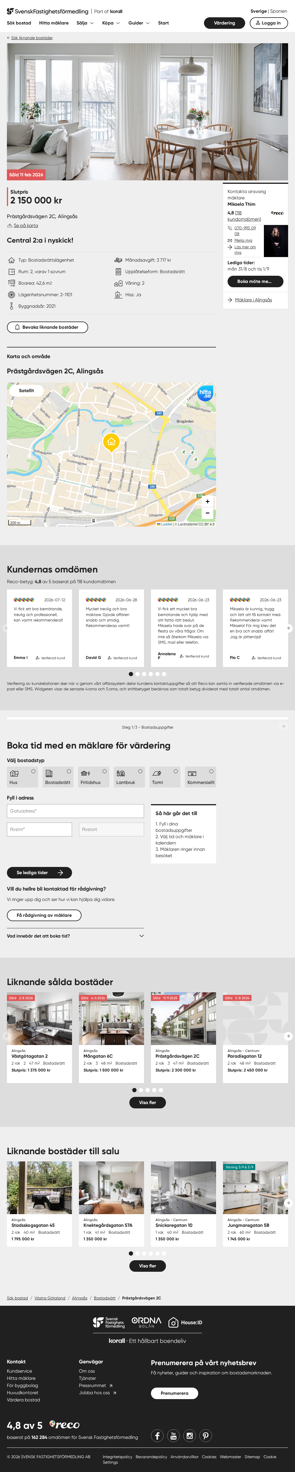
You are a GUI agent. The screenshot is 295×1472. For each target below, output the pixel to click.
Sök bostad (19, 23)
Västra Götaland (50, 1298)
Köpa (108, 23)
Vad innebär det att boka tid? (38, 936)
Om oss (87, 1371)
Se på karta (26, 225)
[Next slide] (288, 628)
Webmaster (231, 1456)
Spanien (278, 11)
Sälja (82, 23)
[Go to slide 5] (157, 674)
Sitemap (253, 1456)
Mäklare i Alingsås (253, 300)
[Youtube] (173, 1435)
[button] (111, 443)
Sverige (259, 11)
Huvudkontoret (22, 1392)
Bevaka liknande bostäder (50, 327)
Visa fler (147, 1102)
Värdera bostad (23, 1400)
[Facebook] (157, 1435)
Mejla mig (243, 240)
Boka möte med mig (258, 281)
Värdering (224, 23)
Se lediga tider (32, 872)
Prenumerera (174, 1393)
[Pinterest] (205, 1435)
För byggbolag (22, 1385)
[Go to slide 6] (164, 674)
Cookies (210, 1456)
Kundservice (19, 1371)
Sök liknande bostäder (32, 37)
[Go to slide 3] (144, 674)
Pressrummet (92, 1385)
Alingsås (79, 1298)
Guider (135, 23)
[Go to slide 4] (151, 674)
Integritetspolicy (118, 1456)
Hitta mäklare (54, 23)
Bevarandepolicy (152, 1456)
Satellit (26, 390)
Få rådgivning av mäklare (44, 915)
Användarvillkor (185, 1456)
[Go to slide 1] (131, 674)
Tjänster (87, 1378)
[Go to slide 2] (137, 674)
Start (163, 23)
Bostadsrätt (105, 1298)
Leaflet (166, 523)
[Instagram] (189, 1435)
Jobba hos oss (94, 1392)
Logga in (271, 23)
